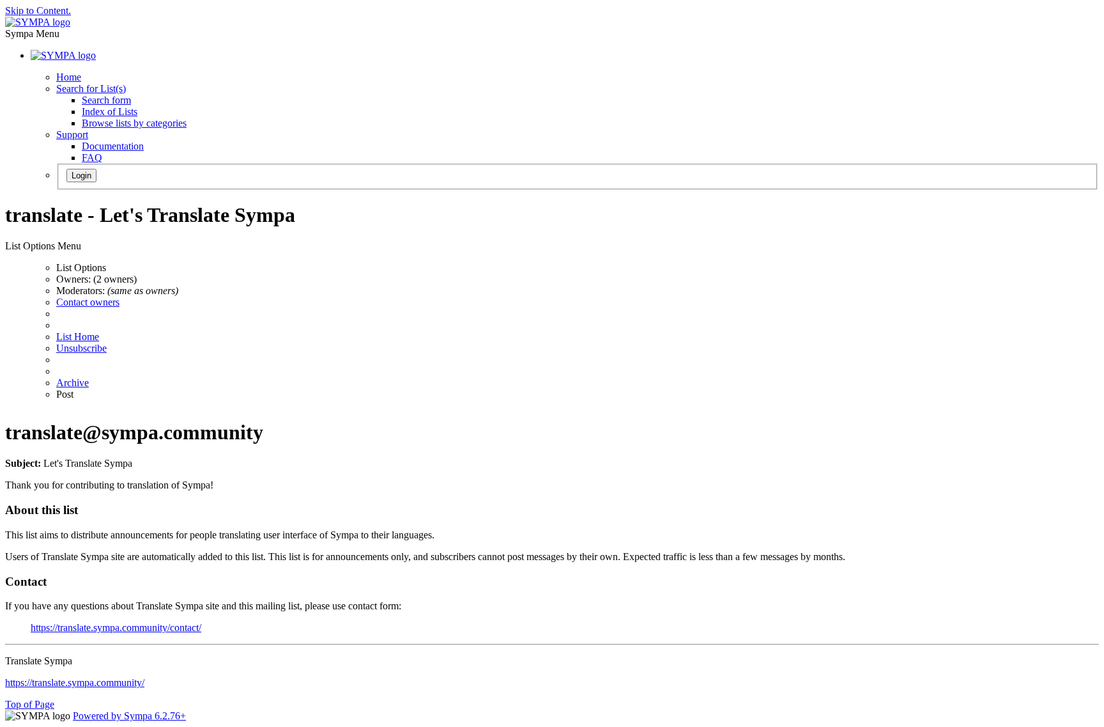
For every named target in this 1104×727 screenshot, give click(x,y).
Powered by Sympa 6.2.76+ (129, 715)
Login (81, 175)
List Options (81, 267)
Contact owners (87, 302)
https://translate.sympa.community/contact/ (116, 627)
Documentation (113, 146)
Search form (106, 100)
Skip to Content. (38, 10)
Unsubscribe (81, 348)
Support (72, 134)
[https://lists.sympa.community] (37, 22)
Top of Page (29, 704)
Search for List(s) (91, 88)
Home (68, 77)
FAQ (92, 157)
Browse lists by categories (134, 123)
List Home (77, 336)
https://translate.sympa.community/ (74, 682)
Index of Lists (109, 111)
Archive (72, 382)
